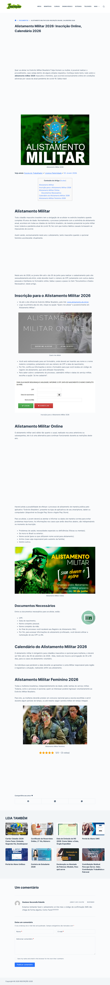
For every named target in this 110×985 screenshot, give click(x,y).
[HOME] (15, 20)
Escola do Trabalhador (33, 173)
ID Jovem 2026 (70, 173)
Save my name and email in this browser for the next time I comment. (40, 958)
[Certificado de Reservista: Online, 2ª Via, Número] (42, 829)
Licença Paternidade (53, 173)
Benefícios (47, 6)
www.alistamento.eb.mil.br (78, 302)
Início (39, 6)
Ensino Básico (67, 6)
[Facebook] (28, 801)
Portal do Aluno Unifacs (15, 864)
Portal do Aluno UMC (91, 839)
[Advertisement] (55, 53)
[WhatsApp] (81, 801)
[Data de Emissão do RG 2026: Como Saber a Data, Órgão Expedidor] (68, 829)
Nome (19, 932)
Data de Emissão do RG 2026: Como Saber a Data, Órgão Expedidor (68, 841)
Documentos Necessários (51, 193)
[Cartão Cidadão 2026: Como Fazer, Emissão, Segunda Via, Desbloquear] (16, 829)
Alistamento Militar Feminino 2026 (52, 198)
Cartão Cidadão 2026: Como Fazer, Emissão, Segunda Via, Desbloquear (16, 841)
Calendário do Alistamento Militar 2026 (54, 196)
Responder (90, 902)
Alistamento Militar (46, 185)
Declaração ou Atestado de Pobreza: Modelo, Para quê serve (67, 866)
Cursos (57, 6)
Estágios (78, 6)
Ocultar (63, 180)
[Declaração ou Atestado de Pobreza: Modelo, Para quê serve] (68, 854)
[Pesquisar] (104, 6)
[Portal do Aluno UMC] (93, 829)
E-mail (61, 932)
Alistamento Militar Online (49, 190)
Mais (95, 6)
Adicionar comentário (25, 939)
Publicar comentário (25, 965)
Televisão (87, 6)
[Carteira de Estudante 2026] (42, 854)
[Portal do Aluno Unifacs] (16, 854)
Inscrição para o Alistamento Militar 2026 (55, 187)
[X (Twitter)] (55, 801)
